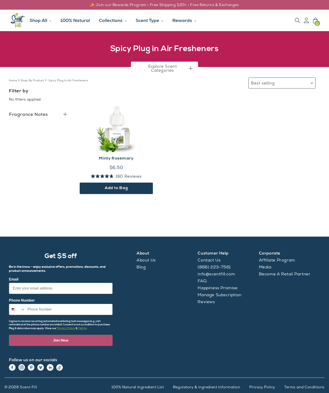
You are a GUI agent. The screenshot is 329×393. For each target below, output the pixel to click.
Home (13, 80)
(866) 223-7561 (214, 267)
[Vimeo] (40, 367)
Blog (141, 267)
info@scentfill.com (216, 273)
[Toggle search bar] (297, 20)
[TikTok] (59, 367)
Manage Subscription (219, 294)
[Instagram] (21, 367)
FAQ (202, 280)
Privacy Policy (66, 328)
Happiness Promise (217, 287)
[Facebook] (12, 367)
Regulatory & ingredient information (206, 387)
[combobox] (17, 309)
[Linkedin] (50, 367)
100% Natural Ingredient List (137, 387)
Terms (82, 328)
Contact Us (209, 260)
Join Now (61, 340)
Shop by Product (32, 80)
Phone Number (22, 300)
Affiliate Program (277, 260)
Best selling (263, 83)
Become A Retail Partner (285, 273)
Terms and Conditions (304, 387)
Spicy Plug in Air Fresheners (68, 80)
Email (13, 279)
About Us (146, 260)
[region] (164, 5)
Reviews (206, 301)
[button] (164, 68)
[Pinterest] (31, 367)
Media (265, 267)
